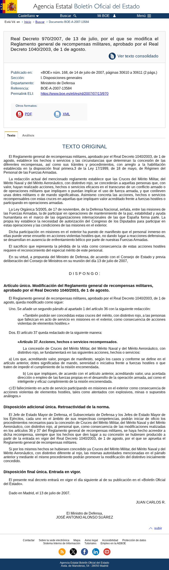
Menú (141, 16)
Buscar (39, 22)
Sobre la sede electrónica (54, 540)
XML (66, 114)
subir (158, 528)
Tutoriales (90, 543)
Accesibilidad (110, 540)
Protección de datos (134, 540)
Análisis (28, 135)
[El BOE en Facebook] (84, 554)
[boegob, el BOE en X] (73, 554)
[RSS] (62, 554)
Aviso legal (91, 540)
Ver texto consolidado (138, 56)
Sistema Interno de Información (61, 543)
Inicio (27, 22)
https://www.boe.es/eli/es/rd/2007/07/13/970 (74, 94)
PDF (28, 114)
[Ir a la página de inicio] (86, 6)
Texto (11, 135)
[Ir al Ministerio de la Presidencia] (8, 6)
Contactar (29, 540)
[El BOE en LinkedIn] (95, 554)
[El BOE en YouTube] (106, 554)
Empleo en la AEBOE (113, 543)
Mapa (76, 540)
